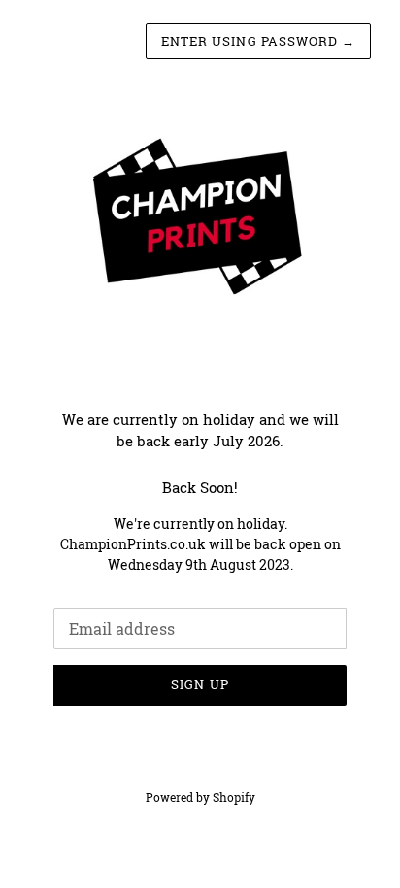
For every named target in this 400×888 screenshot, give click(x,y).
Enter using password (258, 40)
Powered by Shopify (200, 797)
